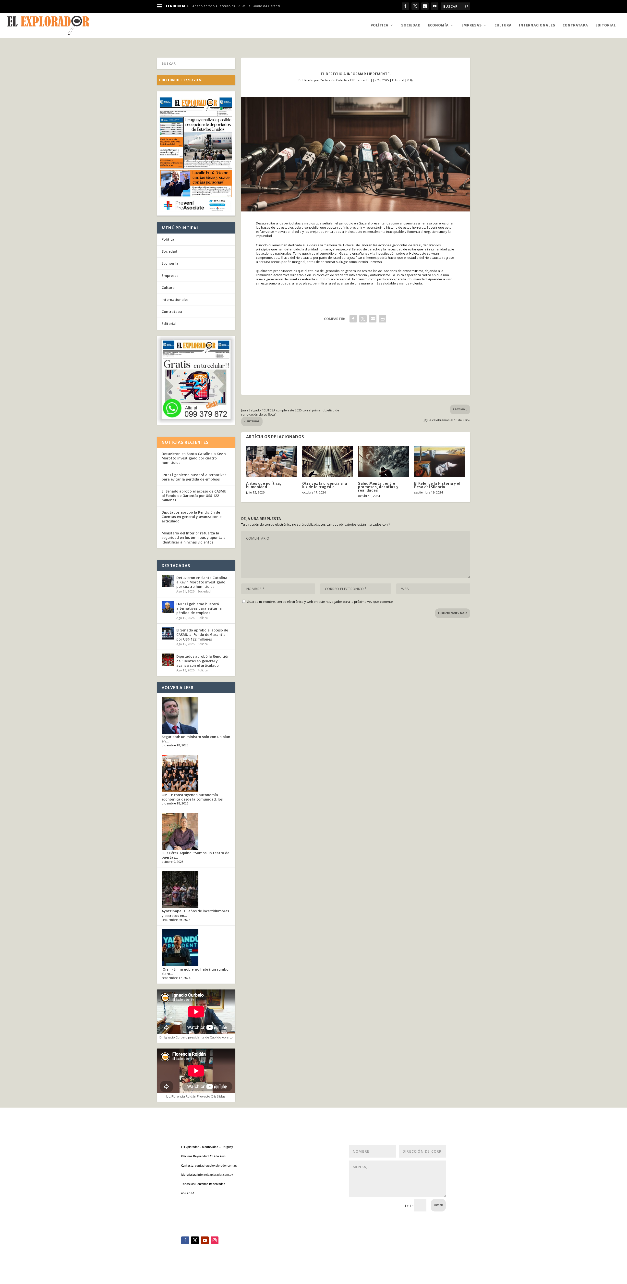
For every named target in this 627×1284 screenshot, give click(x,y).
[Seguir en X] (195, 1240)
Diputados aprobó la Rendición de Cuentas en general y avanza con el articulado (192, 516)
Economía (438, 26)
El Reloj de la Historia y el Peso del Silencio (437, 485)
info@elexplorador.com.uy (215, 1175)
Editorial (605, 26)
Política (379, 26)
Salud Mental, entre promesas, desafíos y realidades (378, 487)
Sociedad (411, 26)
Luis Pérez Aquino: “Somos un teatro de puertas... (195, 855)
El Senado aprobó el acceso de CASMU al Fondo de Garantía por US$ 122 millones (194, 495)
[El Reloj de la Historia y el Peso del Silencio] (439, 461)
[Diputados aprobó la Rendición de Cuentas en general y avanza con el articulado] (168, 660)
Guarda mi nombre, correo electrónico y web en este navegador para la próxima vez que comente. (320, 601)
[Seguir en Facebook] (185, 1240)
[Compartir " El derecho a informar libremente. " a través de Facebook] (353, 319)
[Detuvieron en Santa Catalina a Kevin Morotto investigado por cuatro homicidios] (168, 581)
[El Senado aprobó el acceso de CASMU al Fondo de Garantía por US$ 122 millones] (168, 633)
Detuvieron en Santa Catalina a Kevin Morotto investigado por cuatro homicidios (194, 458)
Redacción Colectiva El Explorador (345, 80)
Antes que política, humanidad (263, 485)
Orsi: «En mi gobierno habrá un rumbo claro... (195, 971)
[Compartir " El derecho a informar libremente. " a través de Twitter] (363, 319)
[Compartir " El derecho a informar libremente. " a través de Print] (382, 319)
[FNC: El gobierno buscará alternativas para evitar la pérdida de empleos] (168, 607)
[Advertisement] (355, 360)
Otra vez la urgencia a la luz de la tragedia (324, 485)
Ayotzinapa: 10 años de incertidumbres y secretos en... (195, 913)
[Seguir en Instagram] (214, 1240)
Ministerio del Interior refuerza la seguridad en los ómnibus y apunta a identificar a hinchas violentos (194, 537)
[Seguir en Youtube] (205, 1240)
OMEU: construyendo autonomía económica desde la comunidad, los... (194, 797)
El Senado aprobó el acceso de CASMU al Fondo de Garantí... (234, 6)
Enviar (438, 1205)
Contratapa (575, 26)
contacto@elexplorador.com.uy (216, 1166)
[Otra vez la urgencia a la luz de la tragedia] (327, 461)
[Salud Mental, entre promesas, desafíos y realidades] (383, 461)
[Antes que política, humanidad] (271, 461)
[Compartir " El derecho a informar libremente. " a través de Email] (373, 319)
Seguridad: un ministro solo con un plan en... (196, 738)
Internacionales (537, 26)
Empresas (471, 26)
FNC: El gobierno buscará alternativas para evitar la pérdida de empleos (194, 477)
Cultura (503, 26)
